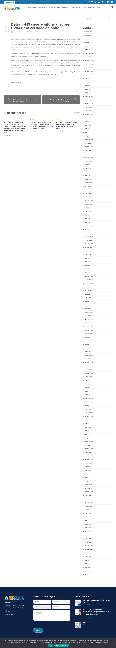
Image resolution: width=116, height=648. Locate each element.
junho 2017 (88, 427)
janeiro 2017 (88, 445)
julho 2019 (87, 337)
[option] (15, 126)
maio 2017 (87, 430)
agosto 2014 (88, 549)
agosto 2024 (88, 118)
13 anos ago (22, 32)
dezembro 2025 (89, 60)
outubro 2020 (88, 283)
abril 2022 (87, 218)
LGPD (98, 7)
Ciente (50, 645)
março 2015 (88, 524)
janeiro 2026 (88, 57)
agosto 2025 (88, 75)
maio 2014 (87, 560)
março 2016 (88, 481)
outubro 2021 (88, 240)
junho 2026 (88, 39)
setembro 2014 (89, 545)
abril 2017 (87, 434)
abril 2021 (87, 261)
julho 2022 (87, 208)
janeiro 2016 (88, 488)
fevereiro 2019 (89, 355)
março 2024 (88, 136)
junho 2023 (88, 168)
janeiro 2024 (88, 143)
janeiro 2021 (88, 272)
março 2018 (88, 394)
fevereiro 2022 (89, 226)
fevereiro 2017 (89, 441)
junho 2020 (88, 297)
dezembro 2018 (89, 362)
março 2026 (88, 49)
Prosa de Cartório (89, 7)
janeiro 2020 (88, 315)
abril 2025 (87, 89)
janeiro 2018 (88, 402)
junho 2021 (88, 254)
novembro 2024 (89, 107)
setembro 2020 (89, 287)
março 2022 (88, 222)
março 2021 (88, 265)
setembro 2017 (89, 416)
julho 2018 (87, 380)
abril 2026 (87, 46)
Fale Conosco (9, 2)
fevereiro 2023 (89, 182)
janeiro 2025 (88, 100)
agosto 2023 (88, 161)
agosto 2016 (88, 463)
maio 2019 (87, 344)
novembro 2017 (89, 409)
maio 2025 (87, 85)
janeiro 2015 (88, 531)
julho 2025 (87, 78)
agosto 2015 (88, 506)
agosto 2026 (88, 31)
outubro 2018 (88, 369)
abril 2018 (87, 391)
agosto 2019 (88, 333)
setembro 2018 (89, 373)
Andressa (16, 32)
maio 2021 (87, 258)
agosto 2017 (88, 420)
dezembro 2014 (89, 535)
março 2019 (88, 351)
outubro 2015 (88, 499)
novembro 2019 (89, 323)
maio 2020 (87, 301)
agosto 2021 (88, 247)
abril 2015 (87, 520)
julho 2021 (87, 251)
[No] (114, 643)
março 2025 (88, 92)
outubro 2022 (88, 197)
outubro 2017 (88, 412)
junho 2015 (88, 513)
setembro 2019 (89, 330)
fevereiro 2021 (89, 269)
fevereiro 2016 (89, 484)
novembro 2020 (89, 279)
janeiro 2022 (88, 229)
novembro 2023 (89, 150)
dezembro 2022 (89, 190)
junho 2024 (88, 125)
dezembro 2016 (89, 448)
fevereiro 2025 (89, 96)
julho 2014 (87, 553)
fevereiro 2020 (89, 312)
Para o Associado (54, 7)
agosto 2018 (88, 376)
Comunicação (76, 7)
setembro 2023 (89, 157)
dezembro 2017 (89, 405)
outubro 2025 (88, 67)
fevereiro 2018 (89, 398)
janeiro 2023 (88, 186)
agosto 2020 (88, 290)
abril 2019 (87, 348)
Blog (13, 20)
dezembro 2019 (89, 319)
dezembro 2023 (89, 146)
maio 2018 (87, 387)
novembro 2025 (89, 64)
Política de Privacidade (61, 645)
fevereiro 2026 (89, 53)
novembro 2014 (89, 538)
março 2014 (88, 567)
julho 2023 (87, 164)
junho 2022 (88, 211)
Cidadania (65, 7)
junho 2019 (88, 341)
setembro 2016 (89, 459)
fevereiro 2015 (89, 527)
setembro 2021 (89, 243)
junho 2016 (88, 470)
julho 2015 (87, 510)
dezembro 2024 (89, 103)
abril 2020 (87, 305)
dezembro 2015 (89, 491)
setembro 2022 (89, 200)
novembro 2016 (89, 452)
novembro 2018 (89, 366)
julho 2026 (87, 35)
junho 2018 (88, 384)
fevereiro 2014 (89, 571)
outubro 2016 (88, 456)
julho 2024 (87, 121)
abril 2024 (87, 132)
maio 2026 (87, 42)
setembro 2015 (89, 502)
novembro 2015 (89, 495)
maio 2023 (87, 172)
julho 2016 (87, 466)
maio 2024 (87, 128)
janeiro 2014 (88, 574)
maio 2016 (87, 474)
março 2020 (88, 308)
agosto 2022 (88, 204)
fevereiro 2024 (89, 139)
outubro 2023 (88, 154)
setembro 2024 (89, 114)
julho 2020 (87, 294)
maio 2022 (87, 215)
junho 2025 (88, 82)
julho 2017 (87, 423)
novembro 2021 (89, 236)
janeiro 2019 (88, 359)
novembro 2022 (89, 193)
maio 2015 (87, 517)
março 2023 (88, 179)
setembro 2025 (89, 71)
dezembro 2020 (89, 276)
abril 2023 (87, 175)
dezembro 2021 (89, 233)
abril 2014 (87, 563)
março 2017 (88, 438)
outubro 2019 (88, 326)
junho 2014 (88, 556)
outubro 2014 (88, 542)
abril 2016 (87, 477)
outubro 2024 (88, 111)
